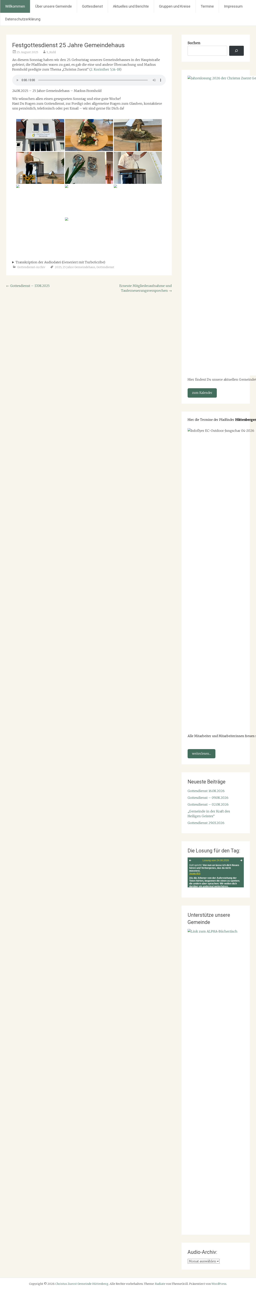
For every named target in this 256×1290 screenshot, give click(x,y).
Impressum (233, 6)
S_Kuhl (51, 52)
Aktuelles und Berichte (131, 6)
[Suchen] (236, 51)
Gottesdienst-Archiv (31, 267)
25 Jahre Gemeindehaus (79, 267)
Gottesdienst (92, 6)
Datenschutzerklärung (22, 19)
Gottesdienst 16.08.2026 (206, 791)
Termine (207, 6)
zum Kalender (202, 393)
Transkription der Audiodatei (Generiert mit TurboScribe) (60, 262)
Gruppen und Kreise (174, 6)
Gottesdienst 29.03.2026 (206, 823)
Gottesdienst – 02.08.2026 (208, 804)
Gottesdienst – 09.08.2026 (208, 798)
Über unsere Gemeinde (53, 6)
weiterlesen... (201, 753)
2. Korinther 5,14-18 (105, 69)
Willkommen (15, 6)
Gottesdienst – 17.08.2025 (28, 286)
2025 (58, 267)
